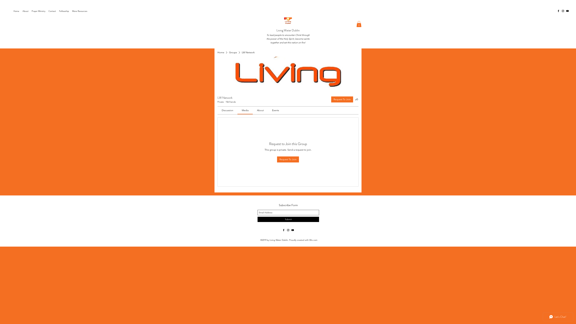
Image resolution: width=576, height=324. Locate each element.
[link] (227, 110)
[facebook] (558, 10)
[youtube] (567, 10)
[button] (64, 11)
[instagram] (562, 10)
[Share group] (356, 99)
